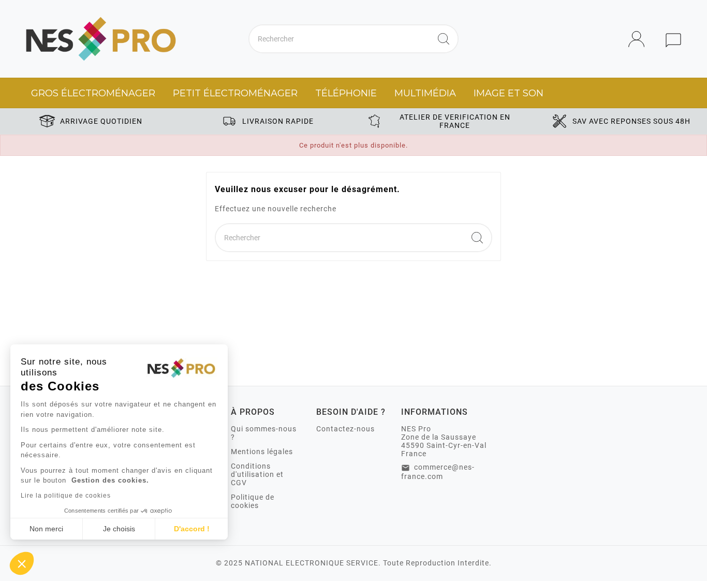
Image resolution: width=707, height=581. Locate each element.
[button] (21, 563)
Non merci (46, 529)
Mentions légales (262, 451)
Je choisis (119, 529)
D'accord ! (192, 529)
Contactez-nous (345, 429)
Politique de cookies (252, 501)
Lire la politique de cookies (66, 495)
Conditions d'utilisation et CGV (257, 474)
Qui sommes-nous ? (264, 433)
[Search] (443, 39)
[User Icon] (639, 39)
